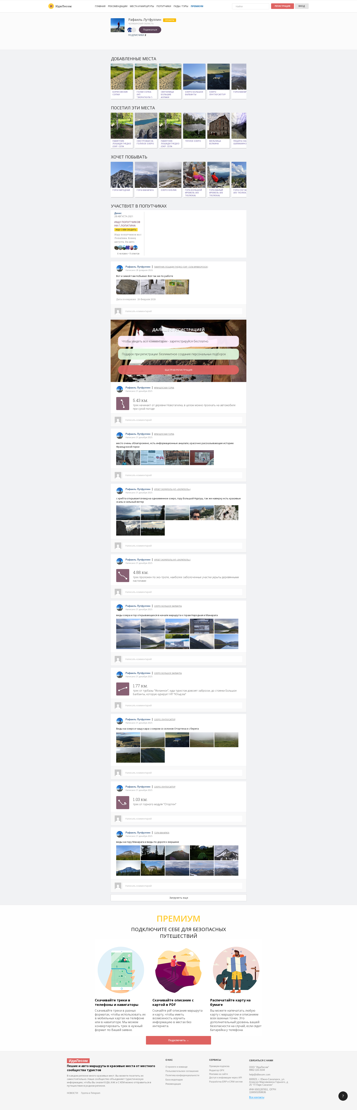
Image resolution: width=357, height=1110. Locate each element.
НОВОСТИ (72, 1093)
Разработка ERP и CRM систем (225, 1081)
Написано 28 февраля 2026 (139, 270)
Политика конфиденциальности (182, 1075)
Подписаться (150, 29)
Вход (302, 6)
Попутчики (164, 6)
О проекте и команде (176, 1067)
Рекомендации (117, 6)
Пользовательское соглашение (182, 1071)
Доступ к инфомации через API (225, 1077)
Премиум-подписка (219, 1066)
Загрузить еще (178, 897)
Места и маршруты (142, 6)
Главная (100, 6)
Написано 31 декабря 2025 (139, 391)
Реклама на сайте (218, 1074)
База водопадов (174, 1079)
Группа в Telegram (90, 1093)
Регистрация (282, 6)
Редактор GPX (216, 1070)
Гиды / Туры (181, 6)
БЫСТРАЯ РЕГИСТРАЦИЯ (178, 370)
